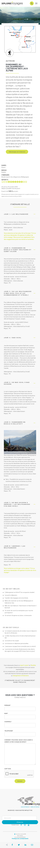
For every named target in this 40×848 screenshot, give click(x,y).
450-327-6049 (32, 3)
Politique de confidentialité (20, 838)
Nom (6, 713)
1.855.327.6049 (34, 807)
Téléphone (8, 731)
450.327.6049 (25, 807)
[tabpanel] (20, 16)
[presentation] (19, 774)
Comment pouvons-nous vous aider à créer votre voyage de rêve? (18, 741)
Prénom (7, 705)
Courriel (8, 721)
